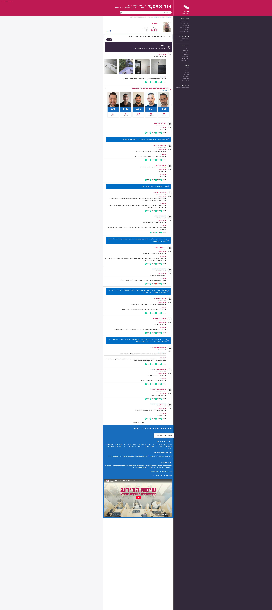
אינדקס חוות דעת (184, 27)
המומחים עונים (185, 76)
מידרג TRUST (185, 58)
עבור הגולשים (185, 39)
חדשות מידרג (185, 52)
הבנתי (109, 39)
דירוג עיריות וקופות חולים (182, 87)
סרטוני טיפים (185, 80)
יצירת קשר (186, 54)
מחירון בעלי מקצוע (184, 31)
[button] (105, 105)
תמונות (187, 29)
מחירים (187, 72)
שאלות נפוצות (185, 56)
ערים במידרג (186, 25)
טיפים (187, 68)
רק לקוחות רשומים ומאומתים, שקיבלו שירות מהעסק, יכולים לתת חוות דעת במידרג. (145, 139)
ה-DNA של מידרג (184, 60)
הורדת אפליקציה (184, 23)
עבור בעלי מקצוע (184, 41)
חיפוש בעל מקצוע (184, 21)
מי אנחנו (187, 48)
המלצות (187, 70)
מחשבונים (186, 74)
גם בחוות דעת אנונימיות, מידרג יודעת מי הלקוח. (154, 186)
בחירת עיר (166, 90)
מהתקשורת (186, 50)
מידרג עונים (186, 78)
